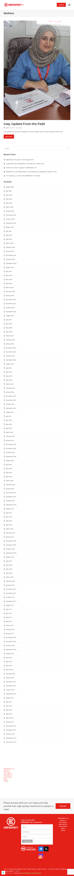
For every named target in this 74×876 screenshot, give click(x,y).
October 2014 (10, 734)
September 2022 (11, 360)
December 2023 (11, 299)
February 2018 (10, 581)
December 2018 (11, 541)
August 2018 (10, 557)
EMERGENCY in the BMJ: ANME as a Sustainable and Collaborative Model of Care (31, 172)
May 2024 (9, 279)
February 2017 (10, 629)
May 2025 (9, 235)
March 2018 (9, 577)
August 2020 (10, 460)
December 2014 (11, 726)
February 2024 (10, 291)
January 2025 (10, 251)
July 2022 (9, 368)
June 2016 (9, 657)
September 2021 (11, 408)
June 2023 (9, 324)
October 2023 (10, 308)
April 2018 (9, 573)
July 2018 (9, 561)
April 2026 (9, 203)
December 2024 (11, 255)
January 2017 (10, 633)
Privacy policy (8, 873)
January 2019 (10, 537)
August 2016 (10, 653)
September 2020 (11, 456)
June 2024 (9, 275)
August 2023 (10, 316)
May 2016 (9, 662)
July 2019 (9, 513)
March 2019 (9, 529)
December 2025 (11, 215)
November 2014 (11, 730)
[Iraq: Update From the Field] (37, 70)
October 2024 (10, 259)
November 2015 (11, 686)
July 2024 (9, 271)
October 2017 (10, 597)
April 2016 (9, 666)
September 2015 (11, 694)
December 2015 (11, 682)
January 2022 (10, 392)
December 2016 (11, 637)
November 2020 (11, 448)
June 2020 (9, 468)
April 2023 (9, 332)
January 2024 (10, 295)
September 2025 (11, 223)
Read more (8, 137)
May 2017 (9, 617)
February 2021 (10, 436)
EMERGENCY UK (9, 769)
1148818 (17, 871)
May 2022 (9, 376)
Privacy (6, 781)
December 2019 (11, 493)
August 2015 (10, 698)
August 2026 (10, 187)
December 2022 (11, 348)
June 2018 (9, 565)
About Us (6, 771)
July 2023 (9, 320)
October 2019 (10, 501)
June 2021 (9, 420)
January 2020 (10, 489)
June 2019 (9, 517)
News (5, 779)
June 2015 (9, 706)
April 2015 (9, 714)
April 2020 (9, 476)
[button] (69, 5)
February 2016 (10, 674)
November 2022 (11, 352)
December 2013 (11, 742)
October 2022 (10, 356)
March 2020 (9, 480)
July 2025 (9, 231)
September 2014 (11, 738)
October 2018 (10, 549)
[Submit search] (68, 148)
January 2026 (10, 211)
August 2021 (10, 412)
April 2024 (9, 283)
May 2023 (9, 328)
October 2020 (10, 452)
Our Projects (8, 773)
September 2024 (11, 263)
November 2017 (11, 593)
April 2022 (9, 380)
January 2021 (10, 440)
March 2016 (9, 670)
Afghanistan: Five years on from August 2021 (20, 160)
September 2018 (11, 553)
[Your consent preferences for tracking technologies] (3, 872)
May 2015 (9, 710)
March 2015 (9, 718)
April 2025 (9, 239)
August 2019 (10, 509)
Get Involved (7, 777)
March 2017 (9, 625)
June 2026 (9, 195)
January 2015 (10, 722)
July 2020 (9, 464)
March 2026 (9, 207)
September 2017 (11, 601)
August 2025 (10, 227)
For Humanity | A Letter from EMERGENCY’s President (23, 176)
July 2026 (9, 191)
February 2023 (10, 340)
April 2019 (9, 525)
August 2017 (10, 605)
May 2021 (9, 424)
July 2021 (9, 416)
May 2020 (9, 472)
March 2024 (9, 287)
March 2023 (9, 336)
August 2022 (10, 364)
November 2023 (11, 303)
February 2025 (10, 247)
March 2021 (9, 432)
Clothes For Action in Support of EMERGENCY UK (21, 168)
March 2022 (9, 384)
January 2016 (10, 678)
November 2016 (11, 641)
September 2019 (11, 505)
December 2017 (11, 589)
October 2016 (10, 645)
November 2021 (11, 400)
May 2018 (9, 569)
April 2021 (9, 428)
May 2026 (9, 199)
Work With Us (8, 775)
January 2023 (10, 344)
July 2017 (9, 609)
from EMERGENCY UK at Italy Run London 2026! (25, 164)
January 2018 (10, 585)
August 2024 (10, 267)
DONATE (61, 5)
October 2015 (10, 690)
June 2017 (9, 613)
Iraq (20, 128)
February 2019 (10, 533)
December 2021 (11, 396)
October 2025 (10, 219)
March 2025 (9, 243)
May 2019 (9, 521)
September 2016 (11, 649)
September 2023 (11, 312)
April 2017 (9, 621)
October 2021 (10, 404)
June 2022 (9, 372)
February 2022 (10, 388)
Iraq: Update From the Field (24, 124)
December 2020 (11, 444)
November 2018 (11, 545)
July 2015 (9, 702)
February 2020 (10, 485)
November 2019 (11, 497)
